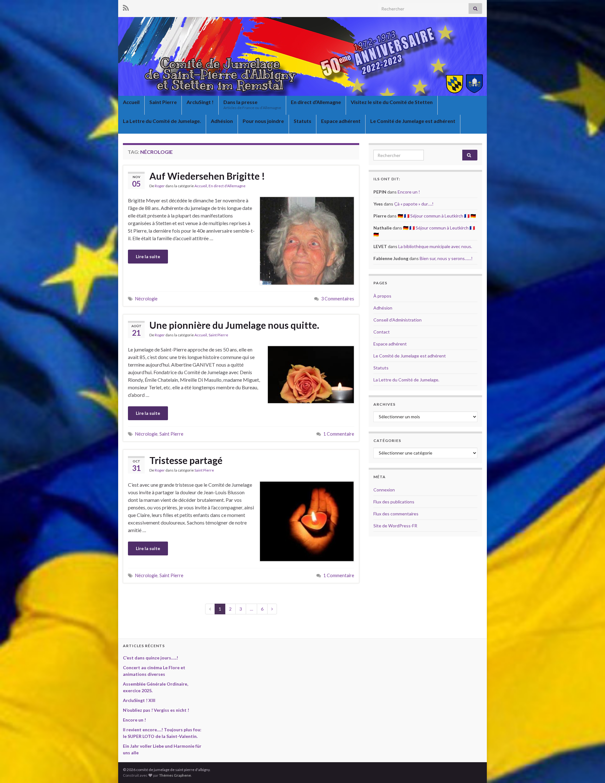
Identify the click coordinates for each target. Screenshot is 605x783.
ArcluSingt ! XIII (139, 700)
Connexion (384, 489)
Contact (381, 331)
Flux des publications (393, 501)
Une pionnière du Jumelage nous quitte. (234, 325)
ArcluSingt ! (200, 102)
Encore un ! (409, 191)
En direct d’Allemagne (316, 102)
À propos (382, 296)
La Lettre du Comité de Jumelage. (162, 121)
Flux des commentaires (395, 513)
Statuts (302, 121)
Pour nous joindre (263, 121)
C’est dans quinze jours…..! (150, 657)
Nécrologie (146, 298)
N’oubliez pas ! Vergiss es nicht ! (156, 710)
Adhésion (222, 121)
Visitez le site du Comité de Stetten (392, 102)
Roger (160, 185)
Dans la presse (252, 104)
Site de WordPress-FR (395, 525)
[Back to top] (591, 769)
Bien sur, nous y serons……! (446, 258)
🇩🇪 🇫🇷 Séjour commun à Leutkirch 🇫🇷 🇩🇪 (437, 215)
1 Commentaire (338, 434)
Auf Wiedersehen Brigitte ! (207, 176)
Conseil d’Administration (397, 319)
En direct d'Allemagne (227, 185)
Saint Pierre (163, 102)
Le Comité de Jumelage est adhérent (412, 121)
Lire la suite (148, 256)
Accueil (131, 102)
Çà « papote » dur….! (414, 203)
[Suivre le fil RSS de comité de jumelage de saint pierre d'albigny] (126, 6)
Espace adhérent (340, 121)
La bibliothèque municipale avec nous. (435, 246)
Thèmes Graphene (175, 775)
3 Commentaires (337, 298)
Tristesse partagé (185, 460)
